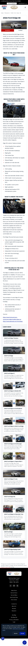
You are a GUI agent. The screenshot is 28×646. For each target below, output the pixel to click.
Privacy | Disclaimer (14, 619)
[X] (17, 585)
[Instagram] (14, 585)
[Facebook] (10, 585)
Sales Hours (14, 590)
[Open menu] (25, 7)
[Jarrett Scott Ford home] (10, 7)
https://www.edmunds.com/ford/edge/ (13, 321)
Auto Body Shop (14, 597)
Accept (22, 633)
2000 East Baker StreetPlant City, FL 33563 (14, 579)
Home (2, 13)
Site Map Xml (14, 617)
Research (7, 13)
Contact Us (14, 604)
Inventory (7, 30)
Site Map (14, 615)
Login (14, 622)
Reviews (14, 608)
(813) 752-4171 (14, 582)
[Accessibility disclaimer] (2, 638)
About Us (14, 606)
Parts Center (14, 599)
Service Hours (14, 592)
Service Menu (14, 595)
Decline (15, 633)
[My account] (26, 3)
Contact (20, 30)
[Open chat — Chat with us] (25, 643)
